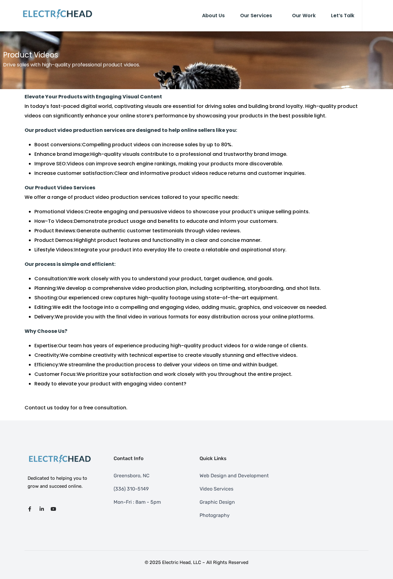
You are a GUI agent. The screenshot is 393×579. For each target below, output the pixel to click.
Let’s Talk (342, 15)
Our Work (304, 15)
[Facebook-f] (30, 509)
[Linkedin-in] (41, 509)
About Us (213, 15)
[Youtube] (53, 509)
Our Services (256, 15)
